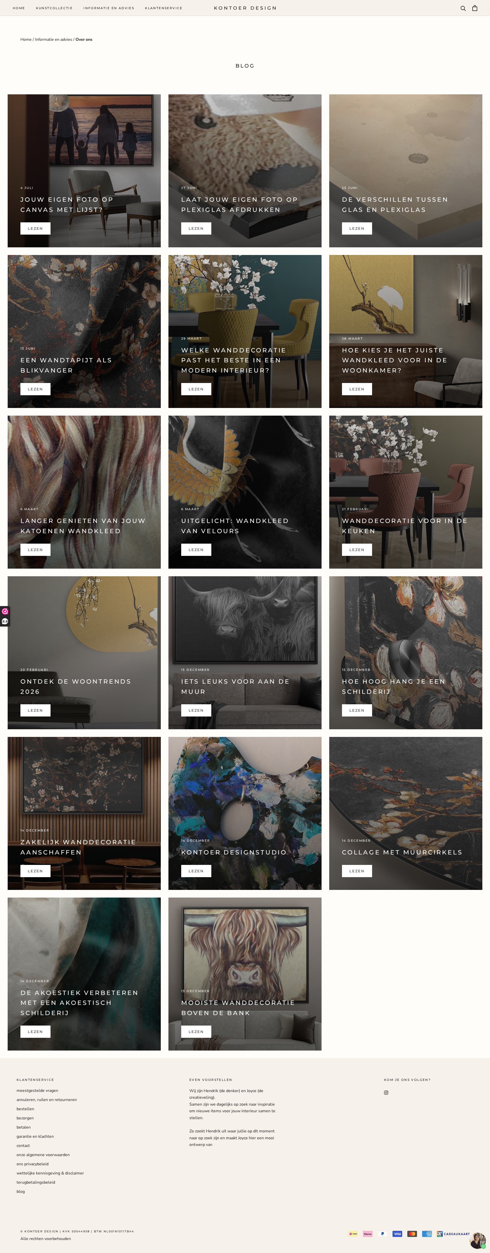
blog (21, 1191)
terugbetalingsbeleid (36, 1182)
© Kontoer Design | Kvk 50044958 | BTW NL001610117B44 (77, 1231)
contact (23, 1145)
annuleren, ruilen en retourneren (47, 1100)
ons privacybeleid (32, 1164)
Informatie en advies (108, 8)
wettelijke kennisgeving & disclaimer (50, 1173)
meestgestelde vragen (37, 1090)
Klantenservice (164, 8)
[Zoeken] (463, 8)
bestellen (25, 1109)
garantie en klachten (35, 1136)
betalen (24, 1127)
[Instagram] (386, 1092)
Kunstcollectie (54, 8)
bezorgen (25, 1118)
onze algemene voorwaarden (43, 1155)
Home (19, 8)
